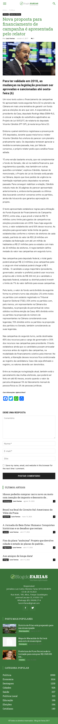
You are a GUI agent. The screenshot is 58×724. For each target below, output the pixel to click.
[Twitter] (32, 608)
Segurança (7, 547)
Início (5, 10)
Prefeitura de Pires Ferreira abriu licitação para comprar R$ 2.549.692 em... (35, 654)
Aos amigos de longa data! (18, 556)
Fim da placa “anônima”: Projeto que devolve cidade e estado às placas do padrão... (28, 542)
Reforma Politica (15, 14)
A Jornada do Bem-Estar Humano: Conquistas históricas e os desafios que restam (29, 527)
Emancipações (24, 631)
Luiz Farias (10, 38)
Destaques (7, 501)
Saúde (6, 532)
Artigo (6, 560)
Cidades (22, 660)
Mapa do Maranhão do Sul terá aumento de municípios (32, 639)
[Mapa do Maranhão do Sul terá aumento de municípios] (9, 642)
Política (12, 10)
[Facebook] (25, 608)
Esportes (7, 517)
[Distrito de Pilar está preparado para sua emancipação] (9, 629)
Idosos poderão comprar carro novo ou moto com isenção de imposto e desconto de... (28, 496)
